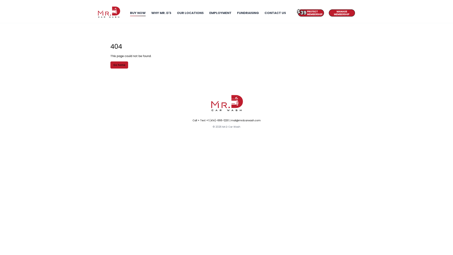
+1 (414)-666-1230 (217, 120)
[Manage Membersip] (341, 13)
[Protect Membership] (310, 13)
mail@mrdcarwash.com (246, 120)
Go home (119, 65)
